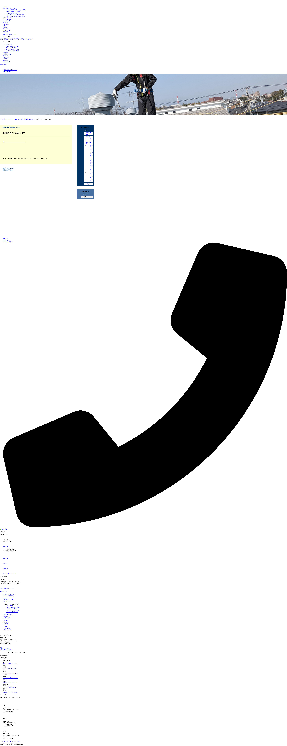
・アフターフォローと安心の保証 (15, 14)
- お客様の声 (6, 618)
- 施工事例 (5, 616)
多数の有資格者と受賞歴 (12, 46)
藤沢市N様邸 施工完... (8, 170)
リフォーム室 (6, 21)
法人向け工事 (6, 30)
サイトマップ (16, 741)
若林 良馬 (91, 160)
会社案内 (5, 25)
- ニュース (5, 626)
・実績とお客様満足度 (12, 612)
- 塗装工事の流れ (7, 614)
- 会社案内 (5, 620)
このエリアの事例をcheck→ (10, 663)
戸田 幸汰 (91, 166)
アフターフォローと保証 (12, 49)
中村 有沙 (91, 180)
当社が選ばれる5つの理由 (10, 8)
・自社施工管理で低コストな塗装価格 (16, 10)
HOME (5, 7)
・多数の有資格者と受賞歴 (13, 11)
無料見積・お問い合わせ (9, 34)
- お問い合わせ (7, 628)
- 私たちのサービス (8, 599)
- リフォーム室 (7, 601)
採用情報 (5, 32)
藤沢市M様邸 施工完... (8, 168)
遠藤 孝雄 (91, 173)
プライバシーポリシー (6, 741)
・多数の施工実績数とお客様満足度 (15, 16)
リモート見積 (6, 36)
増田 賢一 (91, 170)
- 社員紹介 (5, 622)
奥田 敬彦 (91, 163)
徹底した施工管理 (11, 47)
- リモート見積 (7, 629)
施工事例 (5, 22)
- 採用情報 (5, 623)
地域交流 (88, 184)
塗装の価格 (9, 44)
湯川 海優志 (91, 146)
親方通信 (88, 136)
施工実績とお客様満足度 (12, 51)
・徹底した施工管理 (11, 13)
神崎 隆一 (91, 156)
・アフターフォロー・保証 (13, 610)
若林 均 (91, 138)
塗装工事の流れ (7, 19)
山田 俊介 (91, 149)
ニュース (5, 28)
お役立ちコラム (88, 133)
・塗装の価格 (9, 605)
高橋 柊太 (91, 176)
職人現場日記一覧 (7, 169)
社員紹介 (5, 27)
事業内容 (5, 52)
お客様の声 (6, 24)
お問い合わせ (3, 64)
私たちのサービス (8, 17)
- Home (5, 598)
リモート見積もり (8, 241)
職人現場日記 (88, 143)
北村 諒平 (91, 153)
